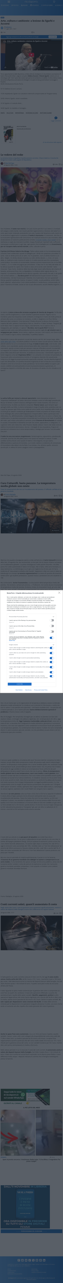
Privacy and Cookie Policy (40, 690)
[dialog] (31, 641)
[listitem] (31, 617)
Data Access (28, 690)
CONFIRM (20, 684)
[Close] (59, 593)
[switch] (52, 620)
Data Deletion (19, 690)
